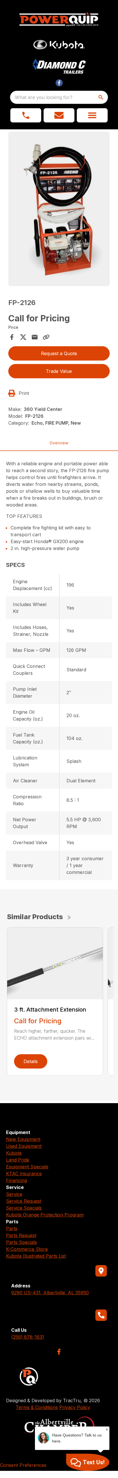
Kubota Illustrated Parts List (36, 1256)
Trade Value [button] (59, 371)
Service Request (23, 1201)
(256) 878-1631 (27, 1337)
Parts (11, 1228)
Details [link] (30, 1061)
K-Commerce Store (27, 1249)
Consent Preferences (23, 1465)
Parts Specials (21, 1242)
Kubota (13, 1153)
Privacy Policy (74, 1407)
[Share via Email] (34, 337)
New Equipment (23, 1139)
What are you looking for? (43, 97)
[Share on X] (23, 337)
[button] (25, 115)
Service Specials (24, 1208)
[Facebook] (58, 1351)
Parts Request (21, 1235)
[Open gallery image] (59, 209)
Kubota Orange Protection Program (45, 1215)
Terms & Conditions (37, 1407)
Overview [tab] (59, 442)
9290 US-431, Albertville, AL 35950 (50, 1292)
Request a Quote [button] (59, 353)
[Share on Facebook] (11, 337)
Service (14, 1194)
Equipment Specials (27, 1167)
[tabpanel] (59, 210)
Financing (16, 1180)
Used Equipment (24, 1146)
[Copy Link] (46, 337)
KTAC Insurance (24, 1173)
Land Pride (17, 1160)
